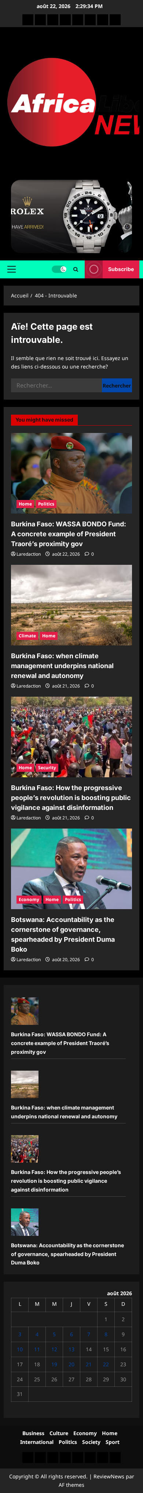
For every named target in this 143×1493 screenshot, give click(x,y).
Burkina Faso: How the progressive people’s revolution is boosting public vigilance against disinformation (71, 797)
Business (33, 1433)
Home (25, 504)
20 (71, 1364)
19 (54, 1364)
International (37, 1441)
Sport (113, 1441)
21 (89, 1364)
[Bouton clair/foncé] (59, 269)
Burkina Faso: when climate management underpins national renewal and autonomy (62, 665)
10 (20, 1349)
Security (47, 767)
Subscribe (121, 269)
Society (91, 1441)
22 (106, 1364)
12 (54, 1349)
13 (71, 1349)
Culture (59, 1433)
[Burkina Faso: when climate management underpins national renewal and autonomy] (71, 605)
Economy (29, 899)
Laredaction (28, 554)
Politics (46, 504)
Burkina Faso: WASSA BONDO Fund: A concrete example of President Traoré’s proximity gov (68, 534)
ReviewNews (109, 1476)
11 (37, 1349)
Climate (27, 636)
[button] (11, 269)
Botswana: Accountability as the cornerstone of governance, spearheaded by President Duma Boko (67, 1254)
